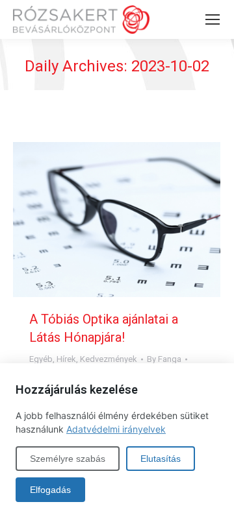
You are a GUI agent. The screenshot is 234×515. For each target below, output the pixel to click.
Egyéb (41, 359)
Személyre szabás (67, 458)
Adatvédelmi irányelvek (116, 429)
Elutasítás (160, 458)
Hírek (66, 359)
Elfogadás (50, 490)
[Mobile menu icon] (212, 19)
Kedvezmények (108, 359)
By (164, 359)
